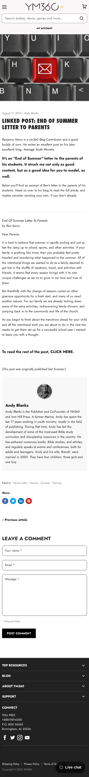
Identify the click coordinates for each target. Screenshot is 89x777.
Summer (45, 483)
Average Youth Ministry (39, 149)
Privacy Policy (31, 764)
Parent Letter (20, 483)
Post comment (19, 633)
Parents (34, 483)
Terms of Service (53, 764)
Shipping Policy (10, 764)
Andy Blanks (17, 405)
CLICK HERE (62, 351)
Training (56, 483)
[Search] (81, 18)
